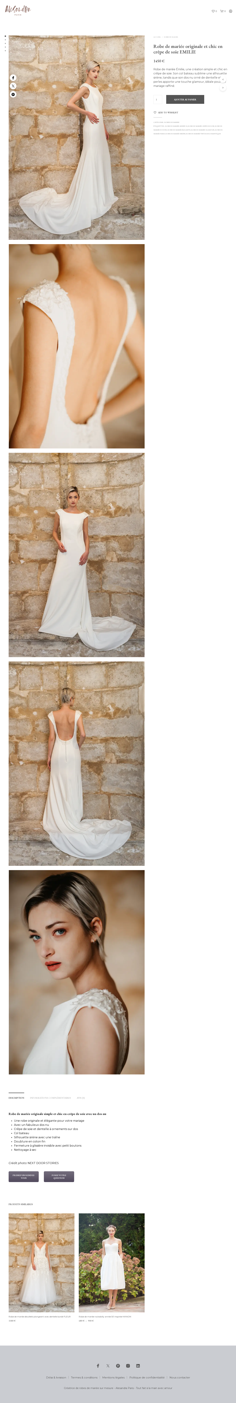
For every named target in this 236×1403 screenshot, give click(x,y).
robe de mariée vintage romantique (203, 134)
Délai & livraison (56, 1377)
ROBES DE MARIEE (171, 37)
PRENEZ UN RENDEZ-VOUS (24, 1176)
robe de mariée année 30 (176, 126)
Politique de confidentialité (147, 1377)
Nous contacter (179, 1377)
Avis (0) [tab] (81, 1097)
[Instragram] (128, 1366)
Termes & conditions (84, 1377)
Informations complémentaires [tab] (50, 1097)
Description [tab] (16, 1097)
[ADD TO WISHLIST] (41, 1305)
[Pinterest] (13, 94)
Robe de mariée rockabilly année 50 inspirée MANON (105, 1316)
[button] (214, 11)
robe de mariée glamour (203, 130)
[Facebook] (13, 77)
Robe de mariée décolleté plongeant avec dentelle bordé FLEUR (40, 1316)
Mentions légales (113, 1377)
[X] (108, 1366)
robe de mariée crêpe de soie (201, 126)
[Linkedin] (138, 1366)
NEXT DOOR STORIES (43, 1163)
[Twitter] (13, 86)
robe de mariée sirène (176, 134)
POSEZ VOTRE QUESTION (59, 1176)
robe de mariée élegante (179, 130)
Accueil (157, 37)
